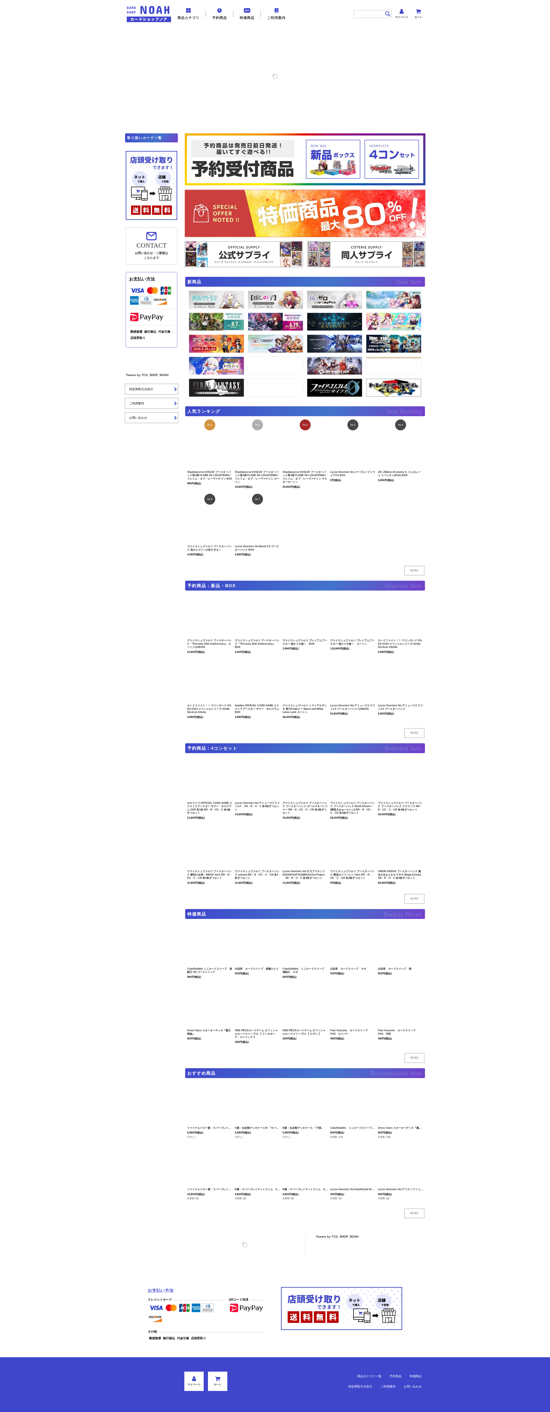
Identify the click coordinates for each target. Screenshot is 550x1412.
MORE (414, 570)
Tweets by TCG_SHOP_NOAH (337, 1236)
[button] (4, 76)
